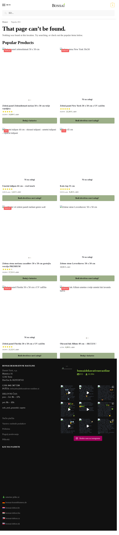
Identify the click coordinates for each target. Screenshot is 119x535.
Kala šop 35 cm (67, 186)
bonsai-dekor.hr (13, 508)
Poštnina (6, 429)
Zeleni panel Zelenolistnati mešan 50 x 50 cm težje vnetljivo (26, 107)
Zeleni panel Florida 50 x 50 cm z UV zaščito (23, 344)
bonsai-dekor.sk (13, 524)
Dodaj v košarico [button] (30, 120)
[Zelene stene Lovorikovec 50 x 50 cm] (87, 232)
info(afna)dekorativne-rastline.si (24, 388)
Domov (5, 22)
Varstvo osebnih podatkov (14, 423)
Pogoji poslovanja (10, 434)
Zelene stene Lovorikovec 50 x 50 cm (77, 263)
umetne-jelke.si (12, 497)
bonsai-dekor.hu (13, 513)
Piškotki (6, 439)
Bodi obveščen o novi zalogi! (87, 120)
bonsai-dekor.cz (13, 518)
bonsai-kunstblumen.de (16, 502)
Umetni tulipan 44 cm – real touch (18, 186)
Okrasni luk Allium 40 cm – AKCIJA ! (78, 344)
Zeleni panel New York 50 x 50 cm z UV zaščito (82, 106)
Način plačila (8, 418)
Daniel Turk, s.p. (9, 370)
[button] (112, 5)
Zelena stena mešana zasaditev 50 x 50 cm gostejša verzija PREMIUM (26, 265)
